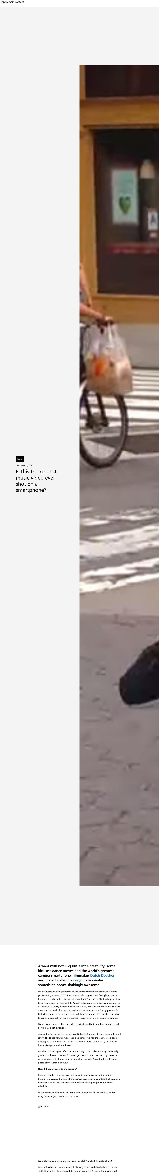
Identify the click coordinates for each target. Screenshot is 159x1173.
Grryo (77, 980)
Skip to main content (12, 1)
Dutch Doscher (102, 975)
